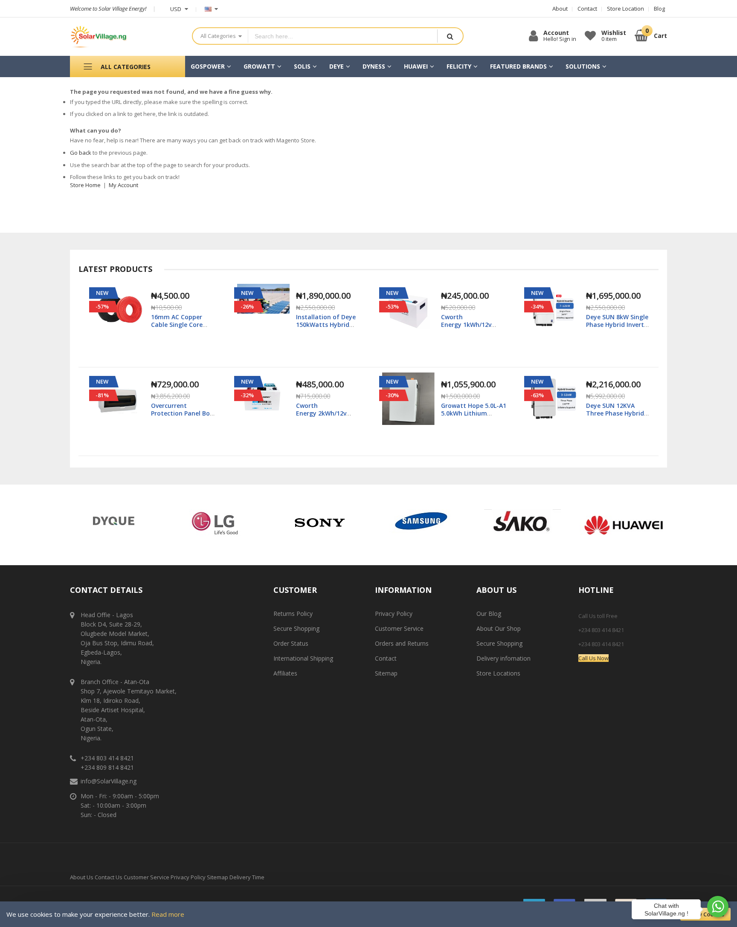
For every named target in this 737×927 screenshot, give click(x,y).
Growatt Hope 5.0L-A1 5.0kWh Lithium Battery (473, 413)
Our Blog (488, 613)
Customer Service (399, 628)
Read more (167, 914)
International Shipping (303, 658)
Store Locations (498, 673)
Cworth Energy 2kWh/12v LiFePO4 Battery (321, 413)
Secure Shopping (296, 628)
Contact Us (108, 877)
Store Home (85, 185)
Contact (386, 658)
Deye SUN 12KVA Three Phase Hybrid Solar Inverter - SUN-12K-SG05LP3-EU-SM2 (617, 417)
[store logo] (124, 36)
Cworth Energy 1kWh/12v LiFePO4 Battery (466, 324)
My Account (123, 185)
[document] (368, 914)
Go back (80, 152)
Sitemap (386, 673)
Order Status (290, 643)
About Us (81, 877)
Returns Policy (293, 613)
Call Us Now (593, 658)
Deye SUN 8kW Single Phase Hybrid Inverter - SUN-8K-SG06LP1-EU (618, 324)
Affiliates (285, 673)
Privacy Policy (393, 613)
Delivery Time (246, 877)
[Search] (450, 36)
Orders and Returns (402, 643)
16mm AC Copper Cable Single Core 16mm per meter (177, 324)
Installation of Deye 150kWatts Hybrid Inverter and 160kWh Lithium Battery (326, 328)
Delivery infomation (503, 658)
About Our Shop (498, 628)
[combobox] (342, 36)
